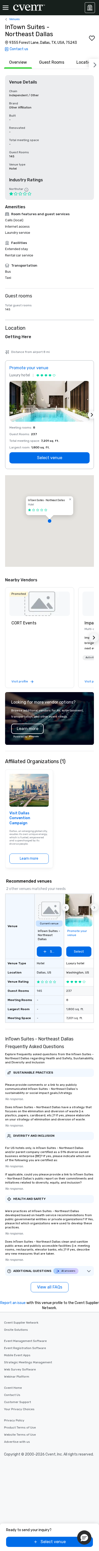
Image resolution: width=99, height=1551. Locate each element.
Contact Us (12, 1395)
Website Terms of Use (20, 1434)
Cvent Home (13, 1388)
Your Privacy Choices (19, 1409)
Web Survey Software (20, 1369)
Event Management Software (25, 1341)
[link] (39, 604)
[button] (49, 521)
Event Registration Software (25, 1348)
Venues (14, 19)
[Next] (94, 64)
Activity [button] (90, 657)
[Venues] (90, 7)
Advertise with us (17, 1442)
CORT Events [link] (23, 623)
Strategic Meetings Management (28, 1362)
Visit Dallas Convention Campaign (19, 818)
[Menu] (5, 7)
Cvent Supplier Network (21, 1322)
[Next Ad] (92, 415)
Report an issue (13, 1303)
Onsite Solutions (16, 1330)
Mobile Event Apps (17, 1355)
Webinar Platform (16, 1376)
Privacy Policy (14, 1420)
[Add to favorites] (92, 38)
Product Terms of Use (20, 1427)
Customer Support (17, 1402)
